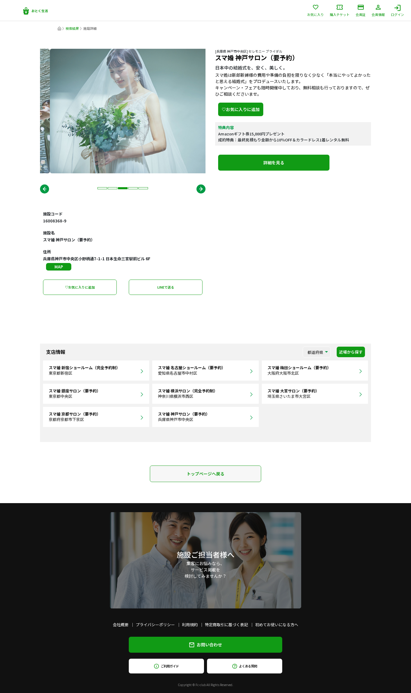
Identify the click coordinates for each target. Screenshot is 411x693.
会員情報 (378, 14)
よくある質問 (248, 666)
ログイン (397, 14)
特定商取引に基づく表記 (226, 624)
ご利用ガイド (169, 666)
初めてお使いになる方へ (276, 624)
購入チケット (340, 14)
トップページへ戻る (205, 474)
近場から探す (351, 352)
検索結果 (72, 28)
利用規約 (190, 624)
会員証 (361, 14)
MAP (58, 267)
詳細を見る (273, 162)
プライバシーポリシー (155, 624)
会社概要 (120, 624)
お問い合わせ (209, 645)
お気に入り (315, 14)
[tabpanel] (123, 111)
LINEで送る (165, 287)
